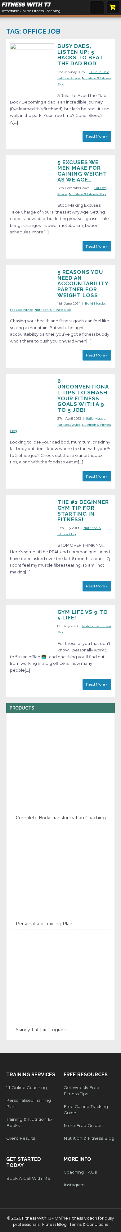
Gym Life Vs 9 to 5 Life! (82, 615)
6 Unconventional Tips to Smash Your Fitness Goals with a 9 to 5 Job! (83, 395)
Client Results (20, 1138)
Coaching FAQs (80, 1172)
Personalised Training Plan (28, 1103)
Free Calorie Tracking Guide (86, 1109)
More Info (77, 1159)
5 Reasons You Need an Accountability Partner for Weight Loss (82, 283)
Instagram (74, 1184)
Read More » (97, 136)
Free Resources (86, 1075)
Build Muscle (99, 72)
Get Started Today (23, 1162)
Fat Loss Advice (68, 78)
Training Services (30, 1075)
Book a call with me (28, 1178)
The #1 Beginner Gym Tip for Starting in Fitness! (83, 510)
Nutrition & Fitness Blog (87, 194)
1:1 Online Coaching (26, 1087)
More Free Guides (83, 1125)
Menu (97, 7)
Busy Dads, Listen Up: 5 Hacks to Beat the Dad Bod (80, 55)
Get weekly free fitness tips (81, 1090)
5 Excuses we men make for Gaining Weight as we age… (82, 171)
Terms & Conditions (88, 1224)
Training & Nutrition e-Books (29, 1122)
